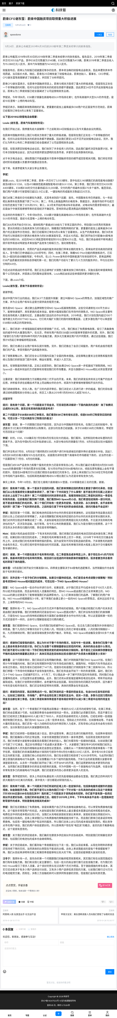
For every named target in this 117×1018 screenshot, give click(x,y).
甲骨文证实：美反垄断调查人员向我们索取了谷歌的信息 (87, 914)
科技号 (66, 996)
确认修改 (110, 937)
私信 (110, 35)
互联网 (8, 25)
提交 (110, 972)
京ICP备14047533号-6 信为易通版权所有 (58, 1001)
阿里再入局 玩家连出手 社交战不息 (19, 914)
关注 (100, 35)
